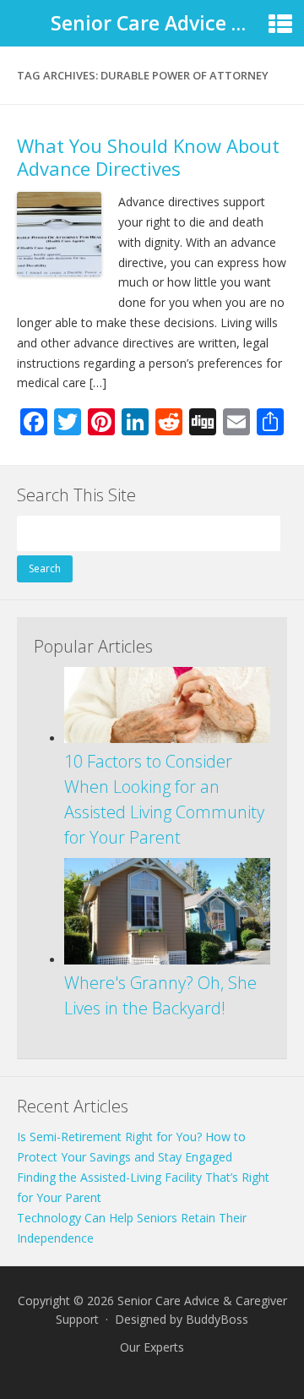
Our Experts (152, 1347)
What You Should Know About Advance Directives (148, 156)
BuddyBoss (217, 1319)
